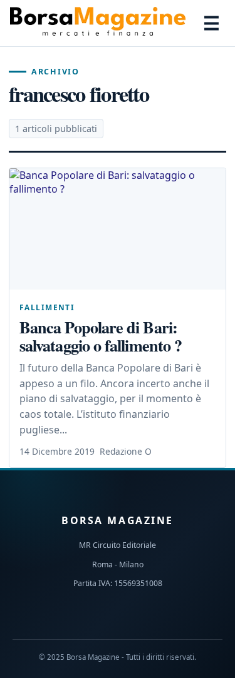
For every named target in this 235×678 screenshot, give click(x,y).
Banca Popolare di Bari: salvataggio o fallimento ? (100, 336)
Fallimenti (47, 307)
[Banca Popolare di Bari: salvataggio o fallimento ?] (117, 229)
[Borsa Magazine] (97, 23)
